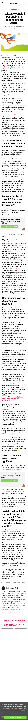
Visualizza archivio (7, 613)
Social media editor (16, 582)
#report (9, 399)
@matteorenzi (19, 441)
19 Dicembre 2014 (20, 26)
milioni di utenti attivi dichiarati (14, 58)
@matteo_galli (6, 319)
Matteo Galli (14, 3)
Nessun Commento (15, 29)
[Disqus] (14, 650)
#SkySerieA (19, 397)
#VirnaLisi (15, 399)
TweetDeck (17, 268)
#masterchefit (5, 400)
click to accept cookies (10, 226)
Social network (14, 9)
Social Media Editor (11, 115)
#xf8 (12, 400)
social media (7, 582)
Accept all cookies (15, 717)
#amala (3, 399)
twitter (23, 582)
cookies (23, 710)
